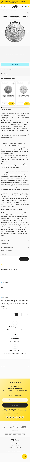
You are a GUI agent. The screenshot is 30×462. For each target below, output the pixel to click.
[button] (15, 70)
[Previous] (2, 31)
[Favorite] (28, 13)
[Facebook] (7, 417)
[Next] (28, 31)
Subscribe (15, 405)
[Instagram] (13, 417)
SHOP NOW (13, 2)
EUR (20, 447)
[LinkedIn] (16, 417)
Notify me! (15, 64)
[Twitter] (10, 417)
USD (17, 447)
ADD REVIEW (24, 259)
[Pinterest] (22, 417)
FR (18, 445)
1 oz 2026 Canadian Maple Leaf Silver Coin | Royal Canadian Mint (8, 96)
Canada (17, 443)
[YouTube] (19, 417)
